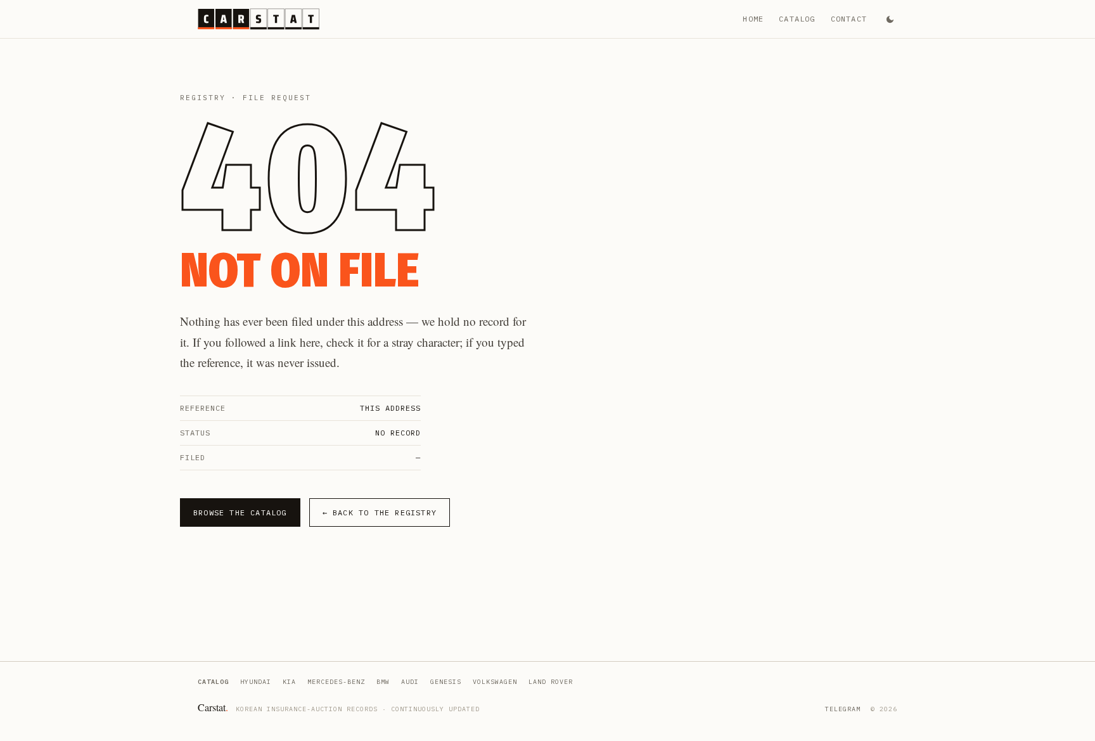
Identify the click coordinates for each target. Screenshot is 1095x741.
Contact (849, 18)
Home (753, 18)
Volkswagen (495, 682)
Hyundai (255, 682)
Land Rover (550, 682)
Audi (410, 682)
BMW (383, 682)
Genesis (445, 682)
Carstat (213, 707)
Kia (289, 682)
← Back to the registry (380, 512)
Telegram (843, 709)
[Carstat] (258, 19)
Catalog (797, 18)
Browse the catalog (240, 512)
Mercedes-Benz (336, 682)
